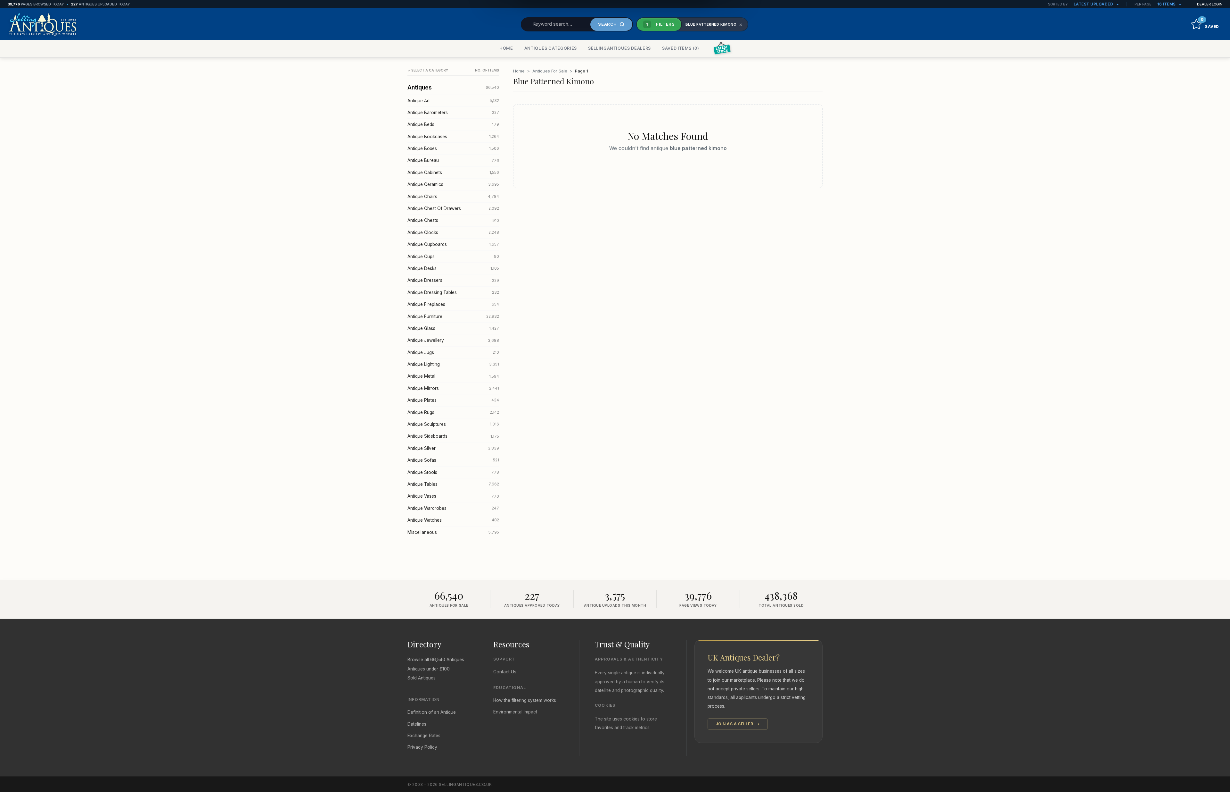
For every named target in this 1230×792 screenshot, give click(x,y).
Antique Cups (453, 256)
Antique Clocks (453, 232)
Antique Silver (453, 448)
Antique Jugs (453, 352)
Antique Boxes (453, 148)
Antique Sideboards (453, 436)
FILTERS (660, 24)
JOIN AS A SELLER (735, 723)
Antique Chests (453, 220)
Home (519, 70)
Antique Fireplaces (453, 304)
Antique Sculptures (453, 424)
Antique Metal (453, 376)
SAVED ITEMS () (680, 48)
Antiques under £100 (428, 668)
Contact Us (504, 671)
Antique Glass (453, 328)
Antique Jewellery (453, 340)
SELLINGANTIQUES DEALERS (619, 48)
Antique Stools (453, 472)
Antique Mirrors (453, 388)
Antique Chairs (453, 196)
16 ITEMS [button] (1167, 4)
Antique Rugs (453, 412)
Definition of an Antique (431, 712)
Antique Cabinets (453, 172)
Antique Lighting (453, 364)
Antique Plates (453, 400)
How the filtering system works (524, 700)
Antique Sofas (453, 460)
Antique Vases (453, 496)
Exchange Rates (423, 735)
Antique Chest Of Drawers (453, 208)
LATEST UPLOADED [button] (1094, 4)
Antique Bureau (453, 160)
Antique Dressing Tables (453, 292)
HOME (506, 48)
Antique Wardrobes (453, 508)
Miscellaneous (453, 532)
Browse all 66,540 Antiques (435, 659)
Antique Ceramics (453, 184)
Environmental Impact (515, 711)
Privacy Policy (422, 747)
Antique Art (453, 100)
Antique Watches (453, 520)
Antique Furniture (453, 316)
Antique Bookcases (453, 136)
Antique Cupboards (453, 244)
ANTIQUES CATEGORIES (550, 48)
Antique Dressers (453, 280)
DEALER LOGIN (1209, 4)
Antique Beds (453, 124)
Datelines (416, 724)
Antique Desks (453, 268)
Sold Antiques (421, 677)
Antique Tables (453, 484)
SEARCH (607, 24)
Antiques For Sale (549, 70)
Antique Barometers (453, 112)
